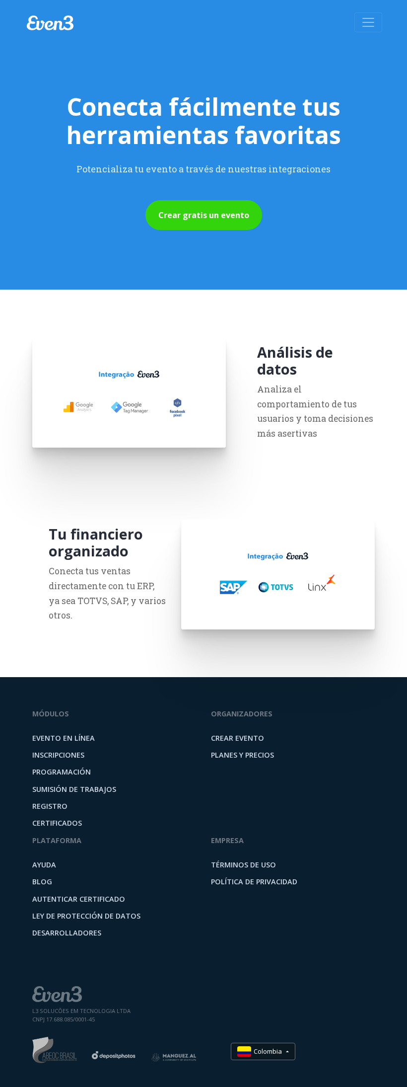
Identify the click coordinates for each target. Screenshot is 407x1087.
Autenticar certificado (78, 899)
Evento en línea (63, 738)
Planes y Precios (242, 755)
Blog (42, 881)
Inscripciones (58, 755)
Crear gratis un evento (203, 215)
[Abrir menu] (368, 22)
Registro (50, 806)
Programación (61, 771)
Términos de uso (243, 864)
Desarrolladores (66, 932)
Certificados (57, 823)
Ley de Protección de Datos (86, 916)
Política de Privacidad (254, 881)
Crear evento (237, 738)
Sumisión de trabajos (74, 789)
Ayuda (44, 864)
